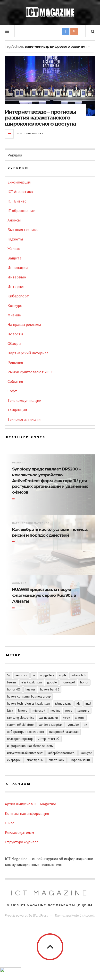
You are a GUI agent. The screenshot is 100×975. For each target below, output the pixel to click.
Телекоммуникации (24, 400)
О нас (9, 822)
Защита (14, 258)
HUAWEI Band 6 (49, 689)
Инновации (18, 267)
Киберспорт (18, 296)
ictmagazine (63, 703)
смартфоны (35, 760)
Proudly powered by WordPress (26, 915)
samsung (83, 710)
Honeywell (68, 682)
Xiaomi (79, 718)
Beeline (11, 682)
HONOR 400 (13, 689)
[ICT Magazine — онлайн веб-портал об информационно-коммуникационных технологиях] (50, 12)
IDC (78, 703)
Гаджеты (15, 239)
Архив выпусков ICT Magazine (30, 803)
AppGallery (47, 675)
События (15, 381)
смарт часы (57, 760)
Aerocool (21, 675)
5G (8, 675)
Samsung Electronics (20, 718)
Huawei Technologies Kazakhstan (28, 703)
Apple (62, 675)
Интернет (16, 286)
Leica (10, 710)
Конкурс (15, 305)
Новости (15, 333)
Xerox (66, 718)
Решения (15, 362)
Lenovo (22, 710)
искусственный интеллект (24, 753)
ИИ (85, 725)
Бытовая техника (23, 229)
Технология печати (24, 419)
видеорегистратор (20, 739)
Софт (12, 390)
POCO (68, 710)
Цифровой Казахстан (64, 732)
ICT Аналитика (31, 133)
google (52, 682)
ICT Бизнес (17, 201)
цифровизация (80, 760)
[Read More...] (9, 133)
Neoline (55, 710)
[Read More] (14, 499)
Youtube (73, 725)
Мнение (14, 315)
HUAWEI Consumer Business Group (29, 696)
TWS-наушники (48, 718)
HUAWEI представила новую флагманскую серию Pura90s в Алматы (44, 595)
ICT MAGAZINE (50, 893)
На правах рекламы (24, 324)
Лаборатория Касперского (25, 732)
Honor (84, 682)
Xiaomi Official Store (20, 725)
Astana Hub (78, 675)
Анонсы (14, 220)
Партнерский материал (28, 352)
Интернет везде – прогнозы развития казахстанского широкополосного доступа (40, 118)
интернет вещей (48, 739)
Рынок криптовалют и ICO (30, 371)
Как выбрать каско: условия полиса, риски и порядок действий (49, 532)
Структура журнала (21, 841)
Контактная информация (27, 813)
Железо (14, 248)
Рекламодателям (19, 832)
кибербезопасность (61, 753)
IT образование (21, 210)
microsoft (39, 710)
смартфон (14, 760)
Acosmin (89, 915)
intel (88, 703)
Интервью (17, 277)
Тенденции (17, 409)
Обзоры (14, 343)
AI (34, 675)
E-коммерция (19, 182)
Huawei (30, 689)
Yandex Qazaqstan (51, 725)
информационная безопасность (30, 746)
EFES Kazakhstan (31, 682)
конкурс (86, 753)
